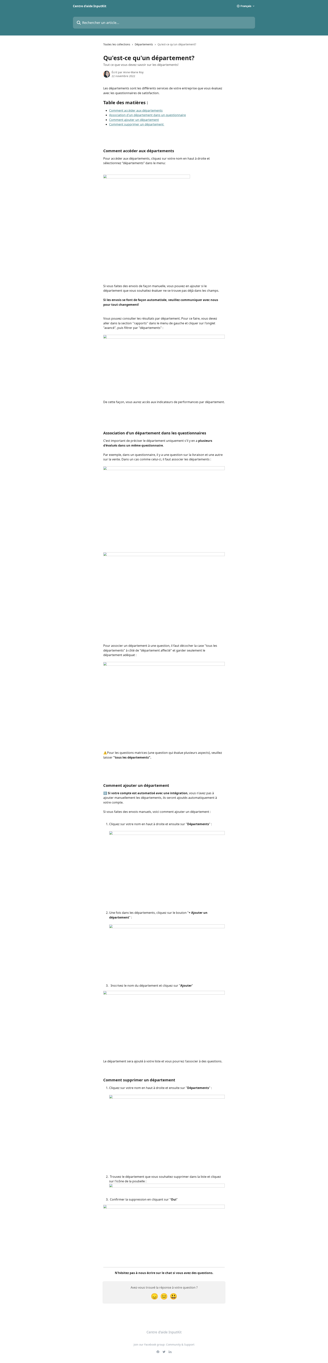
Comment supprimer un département (136, 124)
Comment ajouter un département (134, 120)
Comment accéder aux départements (136, 110)
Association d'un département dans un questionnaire (147, 115)
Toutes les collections (116, 44)
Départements (144, 44)
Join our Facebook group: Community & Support (164, 1344)
